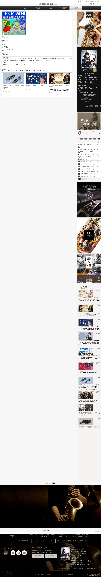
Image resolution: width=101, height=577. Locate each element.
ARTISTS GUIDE (71, 541)
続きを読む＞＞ (6, 91)
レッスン (45, 541)
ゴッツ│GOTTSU (86, 534)
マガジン (38, 8)
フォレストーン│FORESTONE (40, 536)
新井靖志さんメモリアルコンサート (35, 85)
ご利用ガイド (86, 1)
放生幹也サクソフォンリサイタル (86, 340)
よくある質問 (91, 1)
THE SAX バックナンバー (86, 98)
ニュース (25, 8)
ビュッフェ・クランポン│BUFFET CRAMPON (76, 536)
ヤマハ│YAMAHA (34, 534)
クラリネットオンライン (49, 574)
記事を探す (76, 8)
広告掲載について (11, 572)
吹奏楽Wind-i (70, 574)
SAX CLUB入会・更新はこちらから (88, 99)
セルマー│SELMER (44, 534)
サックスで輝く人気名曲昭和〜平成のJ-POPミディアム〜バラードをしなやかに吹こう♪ (89, 299)
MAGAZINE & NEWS (24, 541)
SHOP (81, 541)
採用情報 (18, 572)
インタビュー (36, 541)
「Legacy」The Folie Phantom (86, 400)
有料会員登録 (51, 555)
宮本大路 (4, 42)
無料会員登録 (38, 555)
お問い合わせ (97, 1)
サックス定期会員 (63, 8)
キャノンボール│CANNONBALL (56, 536)
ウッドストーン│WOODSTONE (72, 534)
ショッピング (51, 8)
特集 (52, 541)
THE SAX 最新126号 (85, 97)
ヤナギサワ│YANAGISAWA (57, 534)
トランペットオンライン (61, 574)
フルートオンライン (38, 574)
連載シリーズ (60, 541)
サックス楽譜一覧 (84, 101)
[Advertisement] (89, 453)
